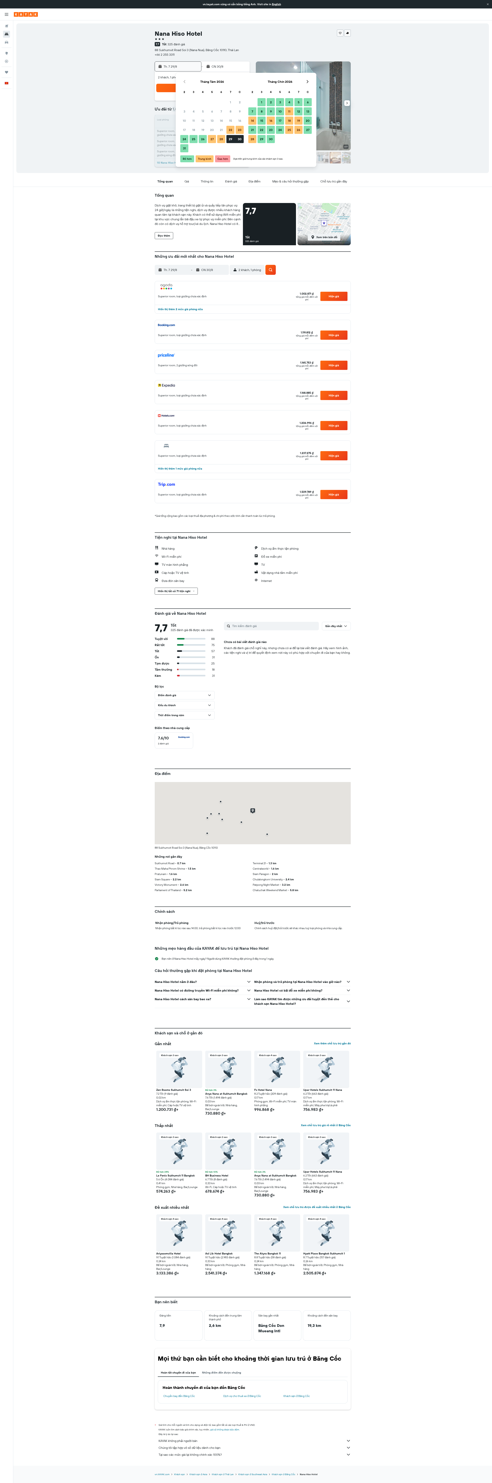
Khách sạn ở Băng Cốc (296, 1396)
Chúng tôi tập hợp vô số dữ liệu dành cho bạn (189, 1448)
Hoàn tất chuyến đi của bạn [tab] (178, 1372)
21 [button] (221, 130)
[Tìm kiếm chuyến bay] (7, 26)
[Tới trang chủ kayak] (26, 14)
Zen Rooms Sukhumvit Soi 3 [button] (173, 1090)
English (276, 4)
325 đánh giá (176, 44)
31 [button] (184, 148)
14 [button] (221, 121)
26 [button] (202, 139)
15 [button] (230, 121)
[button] (488, 4)
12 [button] (202, 121)
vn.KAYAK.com (162, 1474)
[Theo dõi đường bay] (7, 61)
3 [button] (184, 111)
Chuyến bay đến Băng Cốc (179, 1396)
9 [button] (240, 111)
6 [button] (212, 111)
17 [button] (184, 130)
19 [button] (202, 130)
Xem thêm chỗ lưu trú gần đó (332, 1043)
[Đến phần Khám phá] (7, 53)
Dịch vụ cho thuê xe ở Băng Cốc (242, 1396)
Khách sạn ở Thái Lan (223, 1474)
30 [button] (240, 139)
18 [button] (193, 130)
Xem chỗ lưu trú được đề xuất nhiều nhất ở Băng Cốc (317, 1207)
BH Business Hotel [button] (216, 1175)
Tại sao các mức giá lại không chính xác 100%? (190, 1454)
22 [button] (230, 130)
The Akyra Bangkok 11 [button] (267, 1253)
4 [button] (193, 111)
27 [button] (212, 139)
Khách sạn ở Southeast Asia (252, 1474)
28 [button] (221, 139)
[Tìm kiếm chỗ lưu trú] (7, 34)
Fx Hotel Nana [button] (263, 1090)
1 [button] (230, 102)
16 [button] (239, 121)
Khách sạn (179, 1474)
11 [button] (193, 121)
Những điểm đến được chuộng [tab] (221, 1372)
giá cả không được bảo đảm (224, 1429)
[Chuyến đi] (7, 72)
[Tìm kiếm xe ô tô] (7, 42)
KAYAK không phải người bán (178, 1441)
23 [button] (239, 130)
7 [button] (221, 111)
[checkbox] (174, 740)
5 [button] (203, 111)
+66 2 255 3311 (165, 54)
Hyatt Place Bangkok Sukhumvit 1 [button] (324, 1253)
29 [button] (230, 139)
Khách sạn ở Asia (198, 1474)
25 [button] (193, 139)
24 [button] (184, 139)
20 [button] (212, 130)
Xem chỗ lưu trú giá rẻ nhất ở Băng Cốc (326, 1125)
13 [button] (212, 121)
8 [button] (230, 111)
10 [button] (184, 121)
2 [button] (240, 102)
